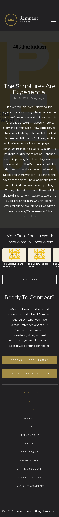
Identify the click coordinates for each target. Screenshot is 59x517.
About (29, 418)
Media (29, 443)
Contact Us (29, 393)
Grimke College (29, 469)
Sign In (29, 410)
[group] (14, 259)
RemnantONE (29, 435)
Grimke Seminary (29, 477)
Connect (29, 426)
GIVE (29, 401)
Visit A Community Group (29, 373)
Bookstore (29, 452)
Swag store (29, 460)
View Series (29, 279)
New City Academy (29, 486)
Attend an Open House (29, 360)
